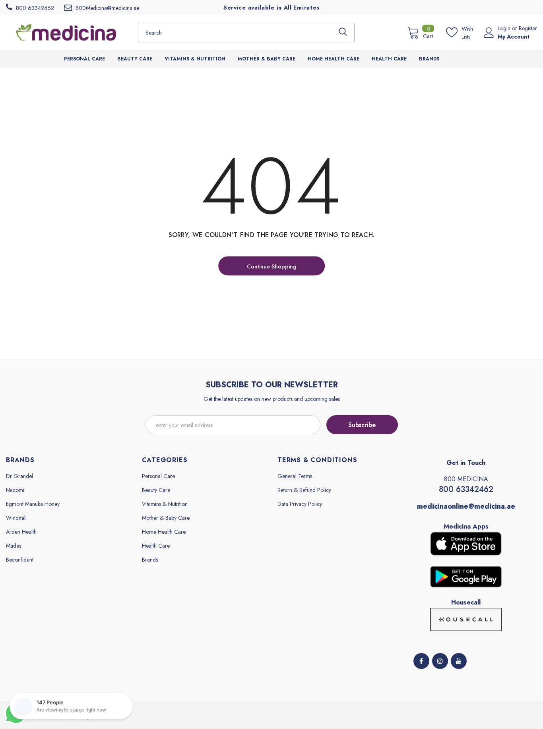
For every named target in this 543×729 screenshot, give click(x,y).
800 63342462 (466, 489)
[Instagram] (440, 661)
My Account (513, 37)
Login (505, 28)
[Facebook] (421, 661)
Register (528, 28)
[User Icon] (489, 32)
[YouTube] (459, 661)
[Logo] (66, 32)
